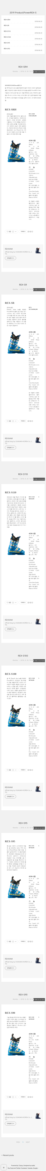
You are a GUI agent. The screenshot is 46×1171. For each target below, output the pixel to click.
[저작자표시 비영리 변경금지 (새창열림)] (30, 231)
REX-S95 (7, 43)
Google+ (35, 1168)
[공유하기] (13, 231)
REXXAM (9, 249)
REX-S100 (7, 37)
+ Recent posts (7, 1155)
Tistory (21, 1165)
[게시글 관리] (15, 231)
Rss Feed (10, 1168)
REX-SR (6, 25)
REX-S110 (7, 31)
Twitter (18, 1168)
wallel (33, 1165)
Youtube (29, 1168)
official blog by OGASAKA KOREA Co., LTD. (18, 253)
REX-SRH (7, 20)
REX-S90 (7, 48)
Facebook (24, 1168)
